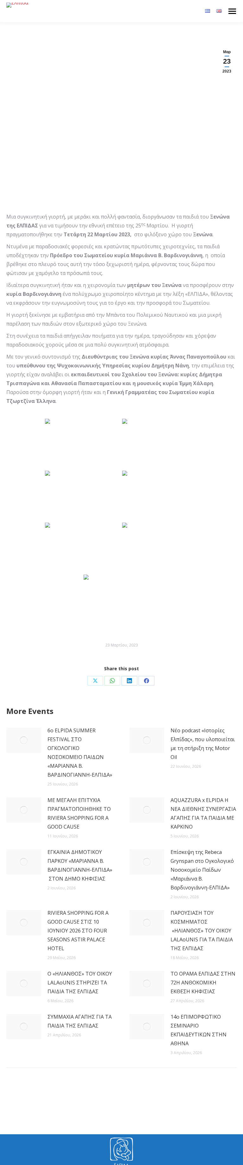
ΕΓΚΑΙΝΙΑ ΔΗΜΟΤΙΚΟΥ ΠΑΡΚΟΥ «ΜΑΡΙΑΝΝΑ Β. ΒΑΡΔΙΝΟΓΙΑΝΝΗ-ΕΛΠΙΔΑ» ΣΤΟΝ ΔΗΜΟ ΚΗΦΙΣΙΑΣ (79, 865)
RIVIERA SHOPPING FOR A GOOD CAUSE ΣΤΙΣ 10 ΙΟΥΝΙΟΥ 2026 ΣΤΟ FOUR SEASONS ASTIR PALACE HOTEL (78, 930)
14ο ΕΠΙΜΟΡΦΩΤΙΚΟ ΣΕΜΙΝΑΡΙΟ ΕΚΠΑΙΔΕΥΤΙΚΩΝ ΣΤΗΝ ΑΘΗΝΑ (199, 1030)
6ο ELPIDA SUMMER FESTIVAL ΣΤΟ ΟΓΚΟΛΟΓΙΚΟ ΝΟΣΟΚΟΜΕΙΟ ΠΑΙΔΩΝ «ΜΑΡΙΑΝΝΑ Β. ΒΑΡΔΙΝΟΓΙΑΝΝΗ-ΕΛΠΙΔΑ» (79, 752)
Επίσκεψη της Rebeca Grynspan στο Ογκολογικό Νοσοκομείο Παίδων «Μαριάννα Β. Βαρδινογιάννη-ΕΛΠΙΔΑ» (202, 870)
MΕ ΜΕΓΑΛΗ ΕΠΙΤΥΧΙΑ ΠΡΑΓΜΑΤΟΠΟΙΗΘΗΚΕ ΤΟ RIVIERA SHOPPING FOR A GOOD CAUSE (79, 813)
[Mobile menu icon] (232, 11)
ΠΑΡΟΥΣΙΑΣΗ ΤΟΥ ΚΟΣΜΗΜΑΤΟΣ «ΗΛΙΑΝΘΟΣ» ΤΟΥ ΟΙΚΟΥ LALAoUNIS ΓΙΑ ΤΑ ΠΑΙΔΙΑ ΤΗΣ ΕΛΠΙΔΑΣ (202, 930)
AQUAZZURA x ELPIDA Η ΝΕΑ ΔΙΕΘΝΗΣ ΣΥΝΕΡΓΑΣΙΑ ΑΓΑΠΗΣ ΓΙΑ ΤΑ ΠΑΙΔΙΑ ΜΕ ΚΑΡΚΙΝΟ (203, 813)
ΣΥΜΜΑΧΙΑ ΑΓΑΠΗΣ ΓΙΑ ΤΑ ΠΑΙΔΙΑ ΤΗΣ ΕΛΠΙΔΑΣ (79, 1021)
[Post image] (23, 740)
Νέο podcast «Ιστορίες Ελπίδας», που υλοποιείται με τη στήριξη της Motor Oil (203, 744)
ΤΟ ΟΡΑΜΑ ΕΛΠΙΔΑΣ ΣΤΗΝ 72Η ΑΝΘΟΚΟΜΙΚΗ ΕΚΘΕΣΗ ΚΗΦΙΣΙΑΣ (203, 982)
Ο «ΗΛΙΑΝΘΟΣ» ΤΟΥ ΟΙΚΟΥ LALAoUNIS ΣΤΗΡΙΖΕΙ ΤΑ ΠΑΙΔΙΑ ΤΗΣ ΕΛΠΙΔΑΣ (79, 982)
